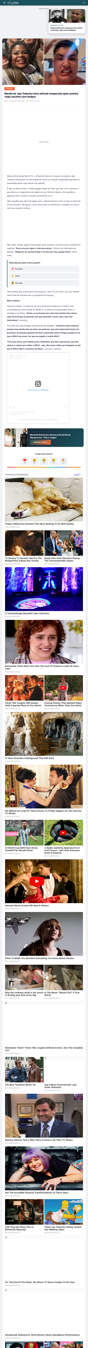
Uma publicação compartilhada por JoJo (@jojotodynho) (38, 420)
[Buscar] (84, 3)
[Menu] (4, 3)
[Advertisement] (44, 123)
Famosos (9, 88)
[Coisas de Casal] (13, 3)
